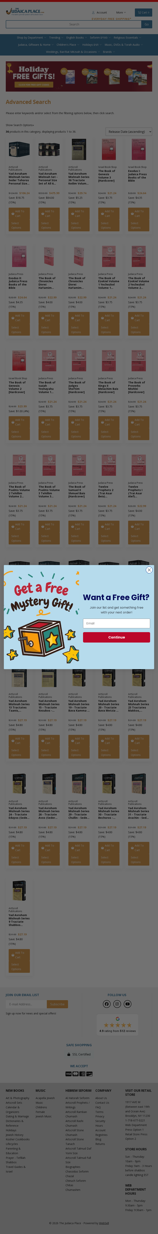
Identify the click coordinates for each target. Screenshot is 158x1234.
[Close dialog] (149, 570)
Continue (116, 637)
